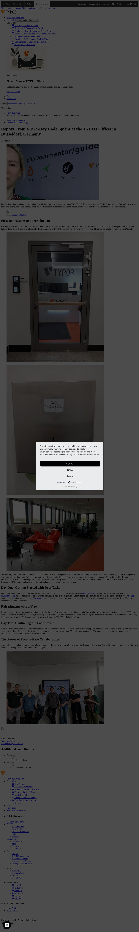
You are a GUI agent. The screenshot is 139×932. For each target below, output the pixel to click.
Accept (70, 463)
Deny (70, 470)
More (70, 476)
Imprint (64, 487)
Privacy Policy (72, 487)
